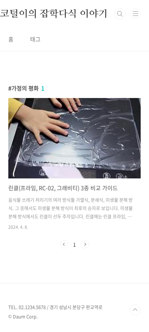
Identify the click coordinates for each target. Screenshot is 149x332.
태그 (35, 39)
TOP (135, 309)
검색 (120, 14)
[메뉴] (135, 13)
